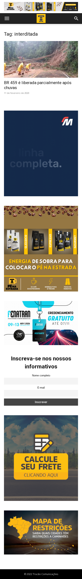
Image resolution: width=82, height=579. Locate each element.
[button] (6, 18)
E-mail (41, 387)
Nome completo (41, 375)
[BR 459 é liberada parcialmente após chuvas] (41, 59)
